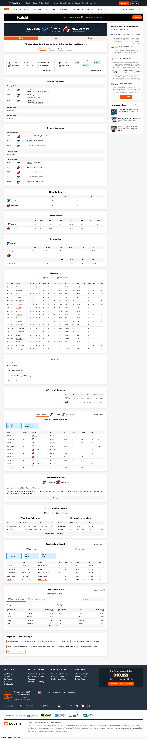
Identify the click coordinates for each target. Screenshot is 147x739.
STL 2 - (42, 576)
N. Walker (19, 314)
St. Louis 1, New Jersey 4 (34, 488)
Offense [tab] (17, 599)
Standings (123, 9)
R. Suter (18, 287)
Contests (80, 669)
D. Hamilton (30, 181)
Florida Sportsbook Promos (89, 646)
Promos (55, 3)
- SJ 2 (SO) (43, 572)
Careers (7, 676)
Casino (77, 3)
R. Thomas (30, 89)
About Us (9, 669)
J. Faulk (18, 335)
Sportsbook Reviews (36, 674)
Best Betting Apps (58, 679)
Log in (134, 3)
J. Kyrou (29, 162)
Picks (41, 3)
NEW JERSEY (64, 513)
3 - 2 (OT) (38, 449)
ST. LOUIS (50, 513)
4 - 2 (36, 442)
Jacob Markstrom (43, 65)
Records (52, 49)
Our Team (8, 679)
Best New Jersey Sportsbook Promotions (86, 641)
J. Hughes (61, 529)
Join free (124, 3)
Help (20, 706)
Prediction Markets (89, 3)
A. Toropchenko (21, 301)
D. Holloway (30, 95)
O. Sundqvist (20, 331)
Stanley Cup (89, 9)
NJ (69, 402)
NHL (6, 9)
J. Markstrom (11, 263)
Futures (54, 9)
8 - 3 (36, 467)
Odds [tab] (90, 38)
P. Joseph (19, 290)
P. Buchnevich (20, 345)
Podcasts (31, 679)
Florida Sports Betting (28, 641)
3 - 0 (36, 460)
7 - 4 (36, 453)
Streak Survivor (81, 674)
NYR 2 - (42, 566)
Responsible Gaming (36, 681)
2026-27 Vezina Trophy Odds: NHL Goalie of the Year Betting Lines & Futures (129, 120)
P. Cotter (29, 172)
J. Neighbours (31, 145)
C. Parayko (19, 325)
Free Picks (32, 9)
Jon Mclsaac (19, 370)
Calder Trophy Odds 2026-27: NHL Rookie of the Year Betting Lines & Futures (129, 128)
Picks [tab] (55, 38)
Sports (28, 3)
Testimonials (9, 684)
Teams (106, 9)
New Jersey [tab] (63, 278)
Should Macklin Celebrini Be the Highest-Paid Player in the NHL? (128, 110)
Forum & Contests (66, 3)
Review (138, 34)
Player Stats (47, 70)
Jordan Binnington (43, 62)
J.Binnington (11, 569)
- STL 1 (42, 569)
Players (114, 9)
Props (47, 9)
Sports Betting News (36, 676)
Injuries (99, 9)
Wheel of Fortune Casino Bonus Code (42, 646)
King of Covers (81, 676)
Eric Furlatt (11, 370)
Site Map (9, 706)
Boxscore (43, 49)
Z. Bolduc (19, 338)
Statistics (132, 9)
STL (69, 398)
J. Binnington (11, 251)
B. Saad (18, 307)
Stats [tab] (21, 38)
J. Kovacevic (62, 526)
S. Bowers (30, 167)
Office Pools (80, 679)
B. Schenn (19, 294)
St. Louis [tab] (49, 278)
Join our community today (121, 684)
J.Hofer (9, 566)
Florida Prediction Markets (16, 652)
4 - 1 (36, 435)
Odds (35, 3)
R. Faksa (18, 297)
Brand (6, 681)
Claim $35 (137, 17)
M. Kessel (30, 177)
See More (126, 97)
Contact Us (8, 674)
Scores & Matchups (19, 9)
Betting (47, 3)
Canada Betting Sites (59, 674)
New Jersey (80, 28)
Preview (60, 49)
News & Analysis (65, 9)
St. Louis (33, 28)
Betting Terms (98, 414)
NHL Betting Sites (64, 641)
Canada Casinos (58, 676)
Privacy (30, 706)
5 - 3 (36, 446)
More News (138, 105)
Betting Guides (36, 669)
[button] (55, 498)
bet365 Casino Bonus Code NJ (17, 646)
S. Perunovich (20, 318)
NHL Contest (78, 9)
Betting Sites (58, 669)
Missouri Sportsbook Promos (67, 646)
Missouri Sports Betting (47, 641)
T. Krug (9, 529)
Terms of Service (44, 706)
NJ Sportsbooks (13, 641)
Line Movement (96, 70)
